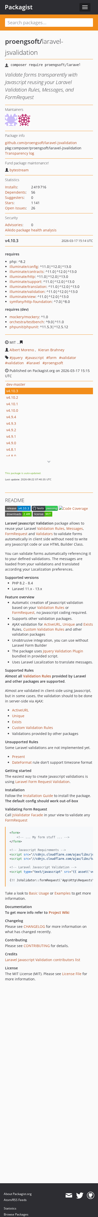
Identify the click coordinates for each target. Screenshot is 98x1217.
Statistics (10, 1208)
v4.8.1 (11, 449)
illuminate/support (25, 281)
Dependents (15, 192)
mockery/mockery (24, 316)
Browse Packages (16, 1214)
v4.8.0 (11, 456)
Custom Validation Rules (43, 629)
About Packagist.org (18, 1194)
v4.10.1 (12, 403)
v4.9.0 (11, 443)
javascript (35, 357)
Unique (69, 624)
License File (71, 973)
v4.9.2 (11, 430)
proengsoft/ (23, 41)
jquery (17, 357)
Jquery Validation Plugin (63, 651)
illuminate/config (24, 266)
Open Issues (15, 208)
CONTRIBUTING (37, 945)
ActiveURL (52, 624)
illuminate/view (22, 296)
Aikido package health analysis (31, 230)
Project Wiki (59, 912)
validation (15, 362)
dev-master (15, 384)
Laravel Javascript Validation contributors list (42, 959)
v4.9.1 (11, 436)
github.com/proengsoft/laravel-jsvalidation (41, 142)
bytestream (19, 170)
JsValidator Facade (27, 815)
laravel (34, 362)
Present (18, 756)
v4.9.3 (11, 423)
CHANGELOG (34, 926)
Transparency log (19, 153)
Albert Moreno (22, 349)
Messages (74, 528)
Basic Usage (39, 893)
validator (68, 357)
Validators (44, 533)
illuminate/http (22, 276)
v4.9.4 (11, 417)
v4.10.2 (12, 397)
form (52, 357)
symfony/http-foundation (31, 301)
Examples (63, 893)
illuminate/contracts (26, 271)
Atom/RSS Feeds (15, 1200)
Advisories (13, 224)
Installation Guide (38, 795)
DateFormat (22, 762)
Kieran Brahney (51, 349)
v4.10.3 (12, 390)
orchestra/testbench (27, 321)
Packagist (19, 7)
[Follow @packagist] (79, 1195)
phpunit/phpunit (24, 326)
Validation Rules (50, 528)
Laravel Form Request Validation (42, 781)
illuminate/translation (28, 286)
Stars (9, 202)
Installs (11, 187)
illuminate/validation (27, 291)
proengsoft (54, 362)
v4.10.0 (12, 410)
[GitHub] (90, 1195)
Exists (88, 624)
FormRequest (16, 533)
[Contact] (68, 1195)
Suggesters (14, 197)
